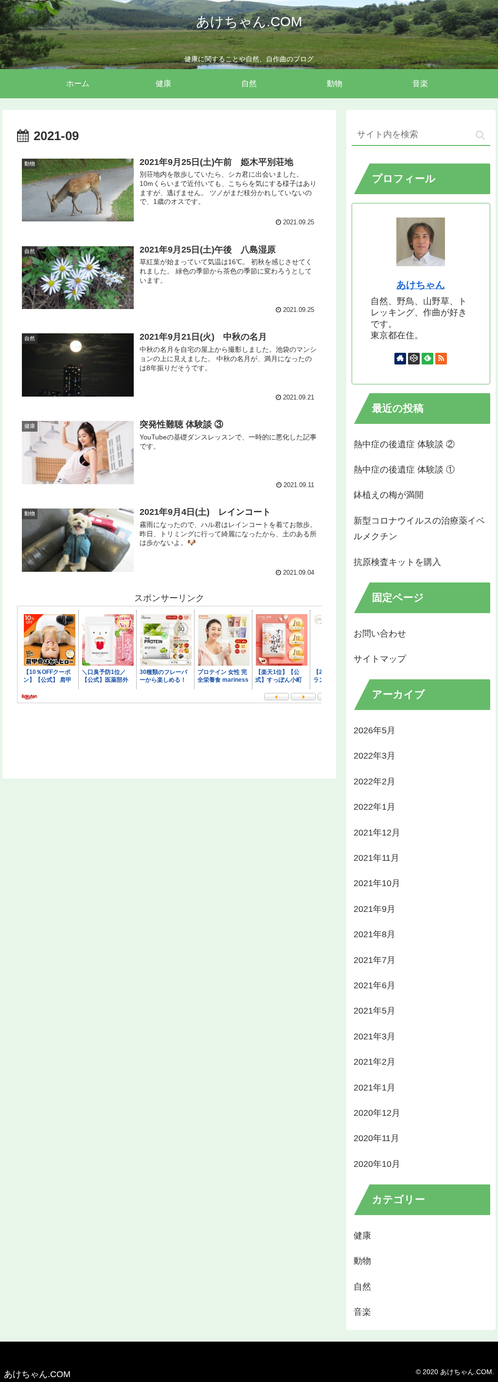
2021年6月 (374, 985)
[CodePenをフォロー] (414, 358)
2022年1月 (374, 807)
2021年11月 (376, 858)
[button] (480, 135)
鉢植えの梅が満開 (389, 495)
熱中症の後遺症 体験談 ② (404, 444)
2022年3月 (374, 756)
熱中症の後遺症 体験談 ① (404, 469)
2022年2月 (374, 781)
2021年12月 (377, 832)
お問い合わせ (380, 633)
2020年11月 (376, 1138)
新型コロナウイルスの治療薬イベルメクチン (419, 528)
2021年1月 (374, 1087)
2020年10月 (377, 1164)
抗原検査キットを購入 (397, 562)
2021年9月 (374, 909)
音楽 (362, 1312)
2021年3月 (374, 1036)
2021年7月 (374, 960)
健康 (362, 1235)
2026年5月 (374, 730)
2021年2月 (374, 1062)
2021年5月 (374, 1011)
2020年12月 (377, 1113)
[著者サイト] (400, 358)
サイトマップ (380, 659)
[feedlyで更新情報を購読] (427, 358)
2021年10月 (377, 883)
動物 (362, 1261)
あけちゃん (420, 284)
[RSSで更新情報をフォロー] (441, 358)
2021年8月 (374, 934)
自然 (362, 1286)
